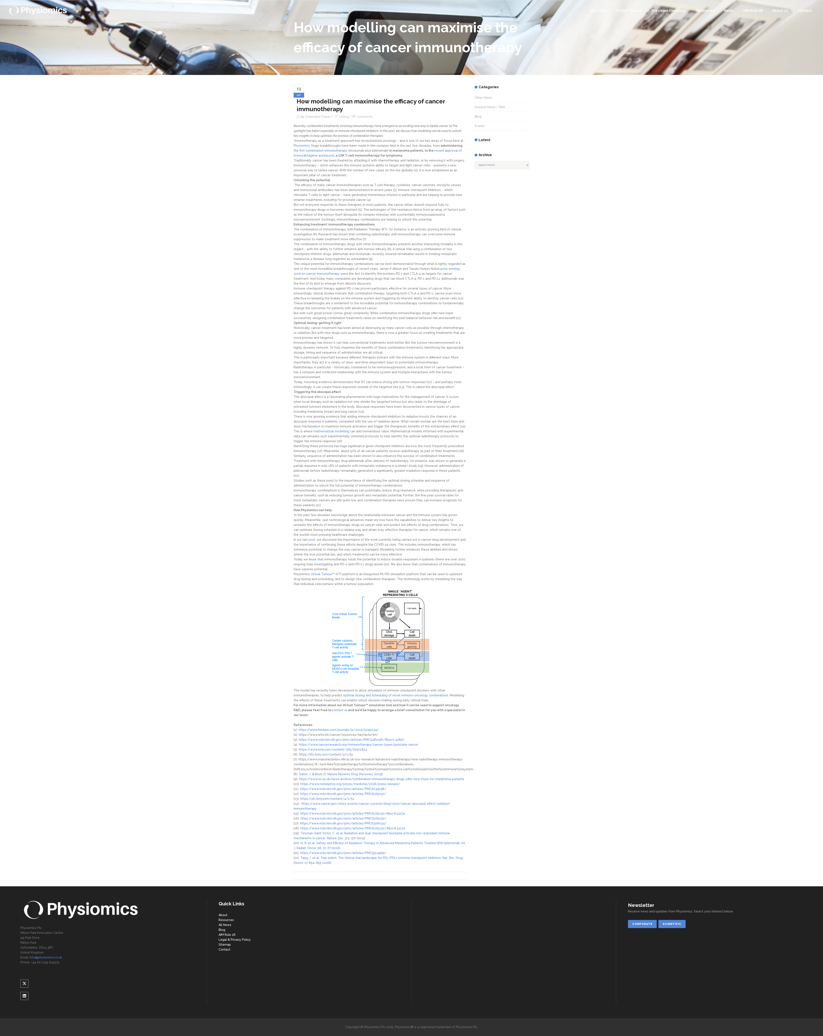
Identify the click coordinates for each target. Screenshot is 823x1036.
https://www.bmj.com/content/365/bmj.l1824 (333, 749)
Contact (224, 949)
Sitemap (225, 944)
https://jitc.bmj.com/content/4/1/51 (326, 754)
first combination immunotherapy (323, 150)
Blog (345, 116)
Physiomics (302, 145)
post (312, 539)
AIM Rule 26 (227, 934)
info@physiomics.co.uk (46, 957)
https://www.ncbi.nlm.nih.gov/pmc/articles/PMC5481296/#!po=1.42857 (351, 739)
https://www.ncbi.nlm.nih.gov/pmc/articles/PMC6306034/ (343, 823)
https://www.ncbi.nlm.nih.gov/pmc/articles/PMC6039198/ (343, 789)
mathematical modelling (331, 431)
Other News (483, 97)
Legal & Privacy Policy (235, 939)
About (223, 915)
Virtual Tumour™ (323, 574)
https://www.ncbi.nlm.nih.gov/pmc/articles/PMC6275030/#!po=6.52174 (352, 813)
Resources (226, 920)
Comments (364, 116)
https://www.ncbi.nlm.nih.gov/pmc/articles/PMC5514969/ (343, 853)
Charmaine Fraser (317, 116)
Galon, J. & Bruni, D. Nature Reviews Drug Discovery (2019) (341, 774)
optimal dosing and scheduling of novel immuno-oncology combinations (395, 695)
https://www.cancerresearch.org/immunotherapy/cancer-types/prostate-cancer (358, 744)
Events (480, 126)
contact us (339, 710)
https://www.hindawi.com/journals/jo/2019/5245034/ (339, 729)
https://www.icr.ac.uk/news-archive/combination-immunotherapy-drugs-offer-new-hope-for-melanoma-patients (381, 779)
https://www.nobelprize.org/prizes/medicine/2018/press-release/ (350, 784)
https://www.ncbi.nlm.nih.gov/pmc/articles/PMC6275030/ (343, 794)
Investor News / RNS (490, 107)
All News (225, 925)
